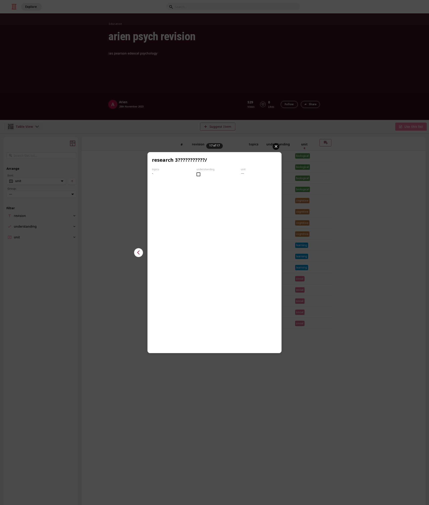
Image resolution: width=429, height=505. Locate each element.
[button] (138, 252)
